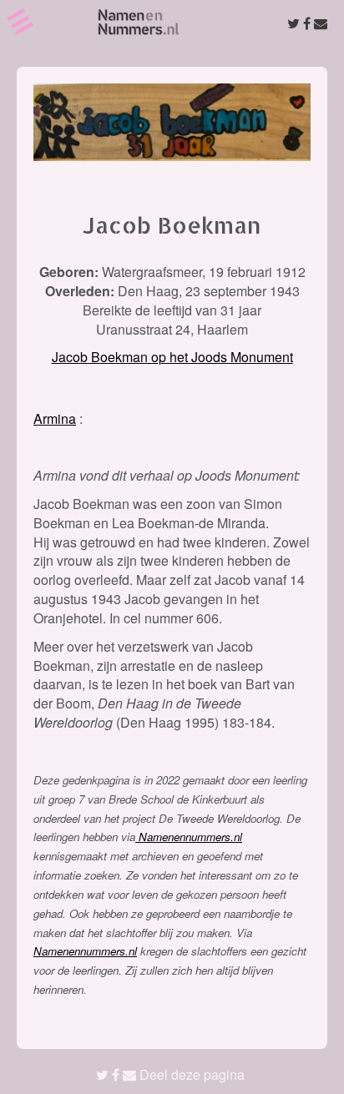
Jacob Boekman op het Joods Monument (172, 356)
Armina (54, 418)
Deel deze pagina (190, 1074)
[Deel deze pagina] (307, 23)
